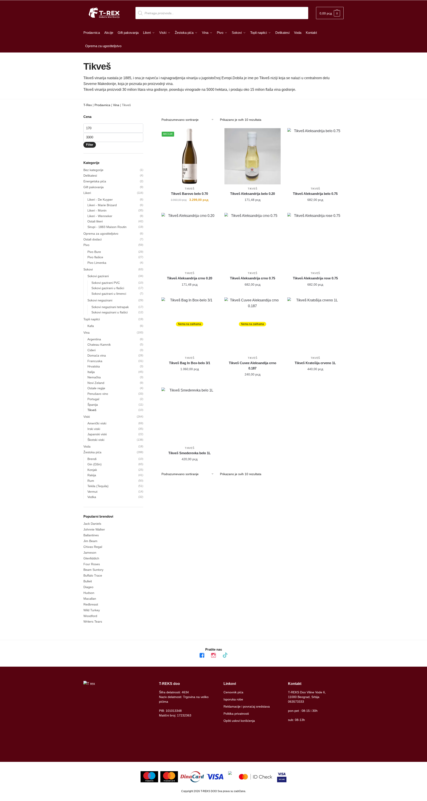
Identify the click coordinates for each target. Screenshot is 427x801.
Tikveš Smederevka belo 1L (189, 453)
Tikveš (189, 188)
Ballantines (91, 535)
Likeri (87, 193)
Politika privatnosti (236, 713)
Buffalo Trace (92, 575)
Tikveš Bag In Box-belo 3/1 (189, 363)
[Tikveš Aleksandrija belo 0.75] (315, 156)
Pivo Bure (94, 252)
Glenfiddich (91, 558)
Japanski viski (97, 434)
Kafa (90, 326)
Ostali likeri (95, 221)
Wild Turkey (91, 610)
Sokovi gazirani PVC (105, 282)
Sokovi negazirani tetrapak (110, 307)
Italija (91, 372)
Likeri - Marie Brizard (102, 205)
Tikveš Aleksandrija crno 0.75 (252, 278)
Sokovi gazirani (98, 276)
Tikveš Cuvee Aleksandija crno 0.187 (252, 365)
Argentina (94, 339)
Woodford (90, 616)
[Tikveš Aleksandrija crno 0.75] (252, 241)
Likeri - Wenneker (99, 216)
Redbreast (90, 604)
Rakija (91, 475)
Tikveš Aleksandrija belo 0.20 (252, 194)
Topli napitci (91, 319)
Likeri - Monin (97, 210)
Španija (92, 404)
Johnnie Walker (94, 529)
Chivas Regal (92, 547)
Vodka (91, 497)
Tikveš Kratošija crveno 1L (315, 363)
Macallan (89, 598)
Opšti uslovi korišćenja (239, 720)
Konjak (92, 470)
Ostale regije (96, 388)
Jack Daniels (92, 523)
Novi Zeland (95, 383)
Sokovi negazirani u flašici (109, 312)
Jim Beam (90, 541)
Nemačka (94, 377)
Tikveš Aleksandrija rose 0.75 (315, 278)
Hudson (88, 593)
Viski (86, 416)
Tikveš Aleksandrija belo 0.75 (315, 194)
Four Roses (91, 564)
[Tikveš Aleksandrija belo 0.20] (252, 156)
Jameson (89, 552)
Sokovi (88, 269)
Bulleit (87, 581)
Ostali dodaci (92, 239)
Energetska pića (94, 181)
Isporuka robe (233, 699)
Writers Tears (92, 621)
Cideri (91, 350)
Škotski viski (95, 440)
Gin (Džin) (94, 464)
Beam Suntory (93, 569)
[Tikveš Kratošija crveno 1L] (315, 325)
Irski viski (93, 429)
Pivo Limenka (96, 262)
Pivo (86, 245)
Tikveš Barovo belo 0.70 (189, 194)
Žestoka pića (92, 452)
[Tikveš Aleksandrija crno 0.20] (189, 241)
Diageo (88, 587)
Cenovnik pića (233, 692)
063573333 (296, 701)
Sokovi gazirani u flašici (107, 288)
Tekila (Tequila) (98, 486)
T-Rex (87, 105)
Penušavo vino (97, 393)
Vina (116, 105)
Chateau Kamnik (99, 344)
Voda (87, 446)
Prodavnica (102, 105)
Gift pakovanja (93, 187)
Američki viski (96, 423)
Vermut (92, 491)
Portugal (93, 399)
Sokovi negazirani (99, 300)
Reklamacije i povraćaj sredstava (247, 706)
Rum (90, 480)
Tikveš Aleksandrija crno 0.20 (189, 278)
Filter (89, 144)
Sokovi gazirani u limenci (108, 293)
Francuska (94, 361)
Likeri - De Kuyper (100, 199)
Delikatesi (90, 175)
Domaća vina (96, 355)
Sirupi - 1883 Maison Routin (107, 227)
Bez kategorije (93, 170)
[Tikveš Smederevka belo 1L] (189, 415)
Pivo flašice (95, 257)
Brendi (92, 459)
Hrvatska (93, 366)
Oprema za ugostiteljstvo (100, 233)
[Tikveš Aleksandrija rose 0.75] (315, 241)
